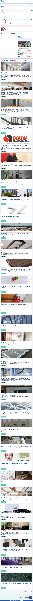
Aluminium (3, 28)
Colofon (2, 595)
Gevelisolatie (3, 21)
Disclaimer (13, 595)
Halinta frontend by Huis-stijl (20, 600)
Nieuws (8, 2)
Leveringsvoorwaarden (19, 595)
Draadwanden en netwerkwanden (6, 23)
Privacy (24, 595)
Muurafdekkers (3, 22)
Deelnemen (9, 595)
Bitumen (2, 30)
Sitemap (27, 595)
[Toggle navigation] (32, 3)
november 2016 (3, 7)
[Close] (31, 7)
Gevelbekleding (3, 20)
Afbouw (2, 27)
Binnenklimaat (3, 29)
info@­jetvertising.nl (9, 43)
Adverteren (5, 595)
